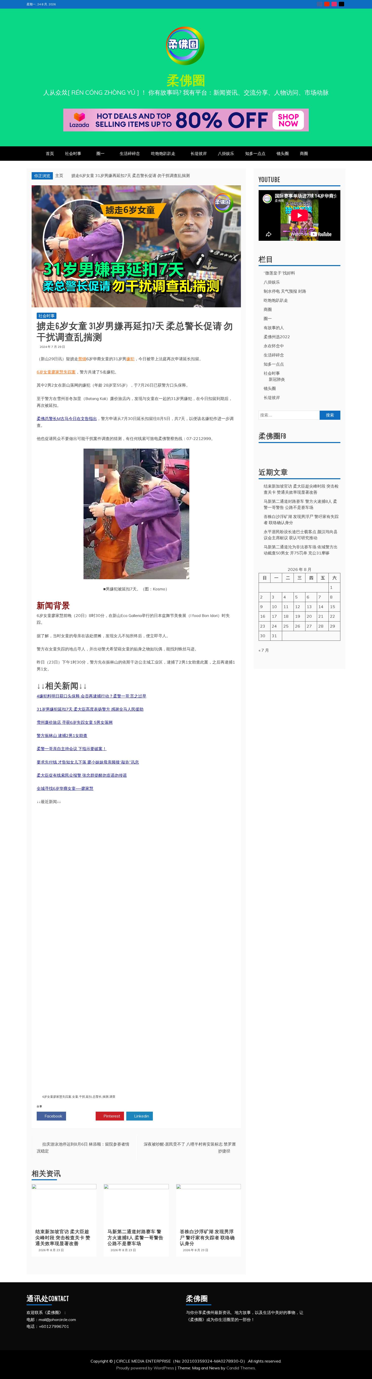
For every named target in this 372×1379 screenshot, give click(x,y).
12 (297, 606)
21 (320, 616)
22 (332, 616)
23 (262, 626)
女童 (75, 1096)
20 (309, 616)
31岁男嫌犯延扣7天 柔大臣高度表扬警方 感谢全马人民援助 (90, 709)
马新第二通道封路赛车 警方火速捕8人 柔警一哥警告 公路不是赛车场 (135, 1237)
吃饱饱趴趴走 (163, 153)
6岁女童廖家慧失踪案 (56, 371)
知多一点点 (255, 153)
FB (319, 4)
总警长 (97, 1096)
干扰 (82, 1096)
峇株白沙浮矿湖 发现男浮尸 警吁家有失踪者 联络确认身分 (207, 1237)
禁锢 (82, 358)
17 (274, 616)
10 (274, 606)
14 (320, 606)
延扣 (89, 1096)
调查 (112, 1096)
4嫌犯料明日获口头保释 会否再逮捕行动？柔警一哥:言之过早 (91, 695)
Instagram (334, 4)
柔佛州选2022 (277, 336)
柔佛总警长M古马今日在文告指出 (67, 418)
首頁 (50, 153)
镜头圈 (283, 153)
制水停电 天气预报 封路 (285, 291)
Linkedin (141, 1115)
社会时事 (73, 153)
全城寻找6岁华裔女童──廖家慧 (65, 788)
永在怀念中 (274, 345)
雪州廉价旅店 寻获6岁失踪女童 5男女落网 (75, 722)
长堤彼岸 (199, 153)
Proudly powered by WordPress (145, 1367)
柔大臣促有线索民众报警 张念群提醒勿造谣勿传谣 (82, 775)
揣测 (105, 1096)
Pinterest (111, 1115)
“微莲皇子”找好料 (279, 272)
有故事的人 (274, 327)
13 (309, 606)
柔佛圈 (186, 80)
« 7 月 (264, 650)
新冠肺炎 (277, 379)
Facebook (53, 1115)
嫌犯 (130, 358)
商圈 (304, 153)
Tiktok (341, 4)
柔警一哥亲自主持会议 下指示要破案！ (72, 748)
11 (285, 606)
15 (332, 606)
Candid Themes (240, 1367)
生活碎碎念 (130, 153)
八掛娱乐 (226, 153)
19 (297, 616)
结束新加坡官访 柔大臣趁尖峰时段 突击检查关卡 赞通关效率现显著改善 (62, 1237)
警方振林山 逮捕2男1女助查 (62, 735)
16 (262, 616)
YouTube (326, 4)
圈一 (100, 153)
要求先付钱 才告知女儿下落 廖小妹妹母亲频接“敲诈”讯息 (88, 762)
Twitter (82, 1115)
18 (285, 616)
